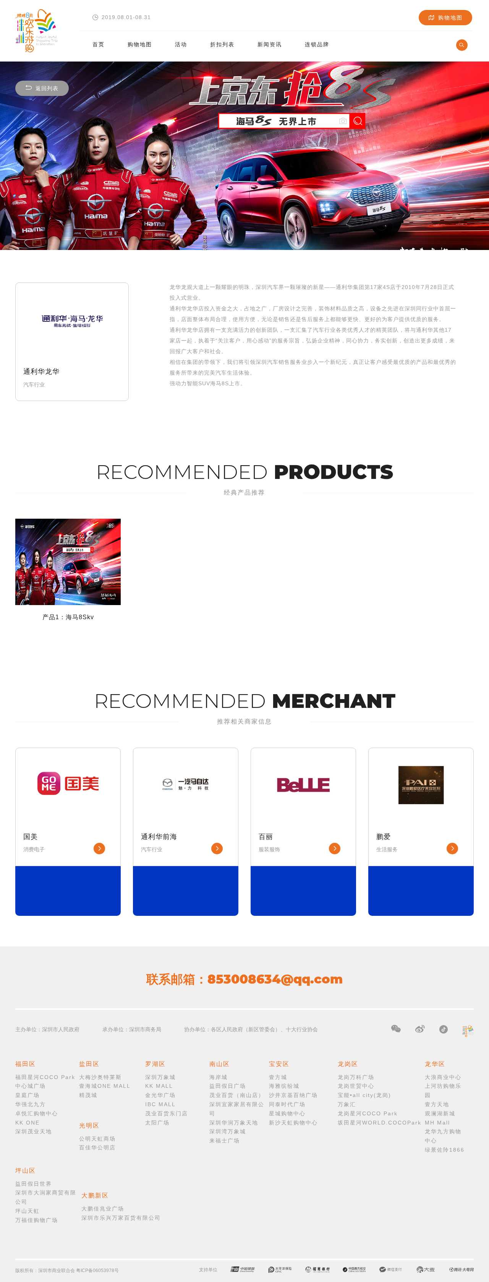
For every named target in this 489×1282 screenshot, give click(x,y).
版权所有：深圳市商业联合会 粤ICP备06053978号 (67, 1270)
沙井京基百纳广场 (293, 1095)
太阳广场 (157, 1123)
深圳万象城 (160, 1077)
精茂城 (88, 1095)
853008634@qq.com (275, 979)
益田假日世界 (33, 1184)
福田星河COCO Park (45, 1077)
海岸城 (218, 1077)
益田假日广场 (227, 1086)
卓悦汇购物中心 (36, 1113)
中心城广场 (30, 1086)
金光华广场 (160, 1095)
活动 (181, 44)
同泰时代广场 (287, 1104)
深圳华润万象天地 (233, 1123)
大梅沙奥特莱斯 (100, 1077)
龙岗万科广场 (356, 1077)
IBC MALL (160, 1104)
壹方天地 (437, 1104)
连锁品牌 (317, 44)
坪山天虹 (27, 1211)
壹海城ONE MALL (105, 1086)
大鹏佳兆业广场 (102, 1209)
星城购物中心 (287, 1113)
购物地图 (140, 44)
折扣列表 (222, 44)
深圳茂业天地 (33, 1131)
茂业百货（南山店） (236, 1095)
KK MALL (159, 1086)
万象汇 (347, 1104)
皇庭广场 (27, 1095)
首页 (98, 44)
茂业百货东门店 (166, 1113)
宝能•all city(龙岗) (364, 1095)
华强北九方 (30, 1104)
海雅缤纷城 (284, 1086)
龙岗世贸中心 (356, 1086)
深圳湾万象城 (227, 1131)
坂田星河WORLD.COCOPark (379, 1123)
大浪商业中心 (443, 1077)
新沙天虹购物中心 (293, 1123)
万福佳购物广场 (36, 1220)
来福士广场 (224, 1141)
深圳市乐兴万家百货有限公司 (121, 1218)
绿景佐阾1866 (445, 1150)
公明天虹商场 (97, 1139)
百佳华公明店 (97, 1147)
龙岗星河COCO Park (368, 1113)
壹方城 (278, 1077)
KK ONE (27, 1123)
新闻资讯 (269, 44)
